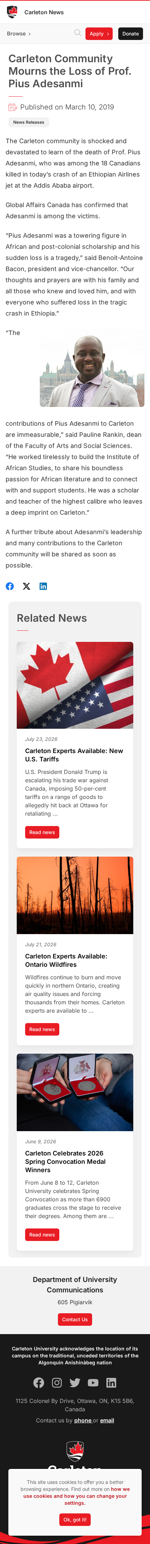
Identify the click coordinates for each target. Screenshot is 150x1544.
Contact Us (75, 1319)
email (107, 1420)
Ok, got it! (75, 1519)
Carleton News (44, 12)
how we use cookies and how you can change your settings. (76, 1496)
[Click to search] (77, 33)
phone (83, 1420)
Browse (16, 33)
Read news (44, 834)
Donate (130, 33)
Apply (97, 33)
